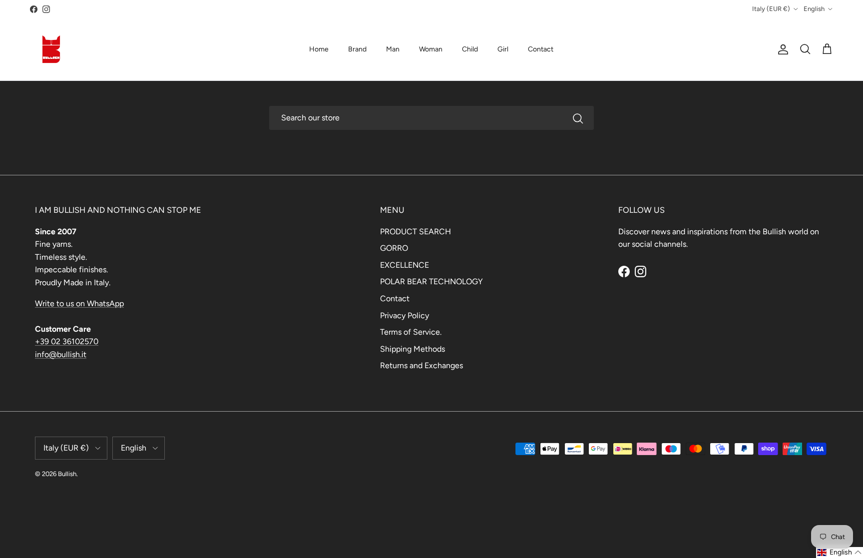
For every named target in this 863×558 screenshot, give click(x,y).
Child (470, 49)
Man (393, 49)
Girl (502, 49)
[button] (839, 552)
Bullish (67, 474)
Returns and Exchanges (421, 365)
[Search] (578, 117)
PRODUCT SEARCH (415, 231)
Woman (430, 49)
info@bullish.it (60, 354)
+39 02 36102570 (66, 341)
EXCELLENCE (404, 265)
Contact (540, 49)
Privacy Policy (404, 315)
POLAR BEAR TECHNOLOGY (431, 281)
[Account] (781, 49)
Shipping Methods (412, 349)
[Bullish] (51, 49)
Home (319, 49)
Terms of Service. (410, 332)
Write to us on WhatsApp (79, 303)
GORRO (394, 248)
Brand (357, 49)
